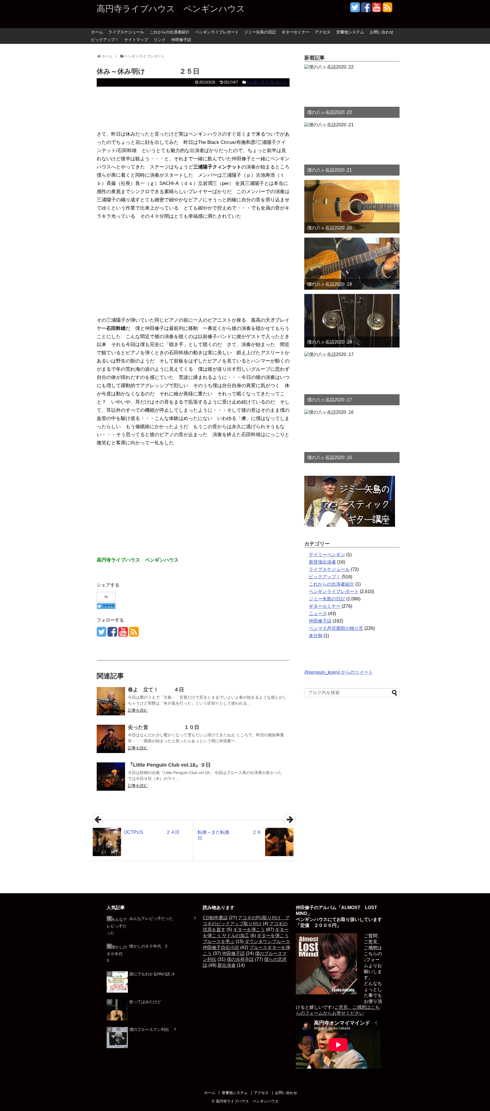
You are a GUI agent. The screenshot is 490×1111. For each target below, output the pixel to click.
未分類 (315, 635)
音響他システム (350, 32)
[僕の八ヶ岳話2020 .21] (352, 149)
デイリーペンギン (327, 554)
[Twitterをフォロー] (355, 9)
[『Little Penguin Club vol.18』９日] (111, 776)
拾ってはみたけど (145, 1001)
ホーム (97, 32)
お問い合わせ (382, 32)
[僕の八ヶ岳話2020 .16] (352, 436)
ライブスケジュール (126, 32)
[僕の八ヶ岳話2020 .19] (352, 264)
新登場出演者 (322, 562)
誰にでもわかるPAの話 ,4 (151, 974)
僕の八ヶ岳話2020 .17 (329, 399)
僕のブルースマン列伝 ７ (153, 1029)
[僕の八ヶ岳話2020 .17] (352, 378)
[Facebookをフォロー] (365, 9)
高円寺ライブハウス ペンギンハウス (171, 8)
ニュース (318, 613)
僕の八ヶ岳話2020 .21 (329, 170)
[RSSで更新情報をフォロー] (387, 9)
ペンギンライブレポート (217, 32)
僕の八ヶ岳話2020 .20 (329, 227)
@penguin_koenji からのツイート (338, 672)
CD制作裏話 (215, 917)
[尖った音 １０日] (111, 739)
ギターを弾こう (249, 929)
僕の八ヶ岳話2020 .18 (329, 342)
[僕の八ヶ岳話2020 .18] (352, 320)
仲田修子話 (181, 39)
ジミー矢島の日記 (260, 32)
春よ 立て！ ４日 (156, 689)
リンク (160, 39)
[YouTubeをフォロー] (376, 9)
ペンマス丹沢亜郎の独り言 (336, 628)
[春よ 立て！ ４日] (111, 701)
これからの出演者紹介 (169, 32)
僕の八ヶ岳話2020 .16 (329, 457)
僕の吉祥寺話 (240, 959)
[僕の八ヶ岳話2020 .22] (352, 91)
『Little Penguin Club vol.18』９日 (169, 765)
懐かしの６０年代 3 (148, 946)
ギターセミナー (295, 32)
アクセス (323, 32)
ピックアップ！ (105, 39)
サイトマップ (136, 39)
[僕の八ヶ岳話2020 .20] (352, 206)
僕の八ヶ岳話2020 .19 (329, 284)
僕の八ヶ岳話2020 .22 (329, 112)
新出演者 (226, 965)
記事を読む (138, 710)
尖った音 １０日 (163, 727)
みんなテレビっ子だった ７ (163, 918)
